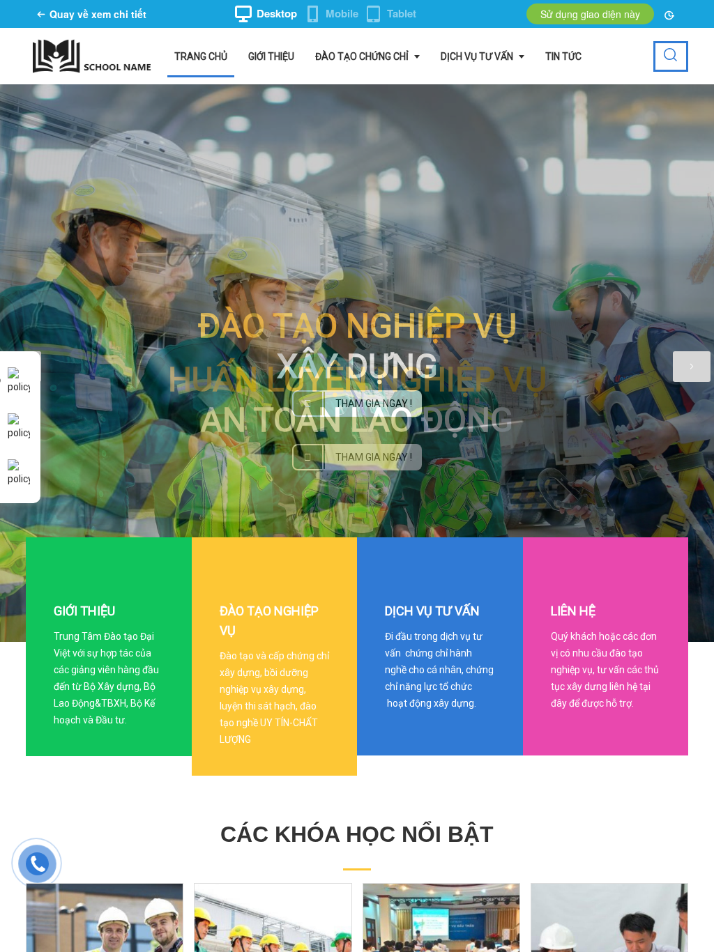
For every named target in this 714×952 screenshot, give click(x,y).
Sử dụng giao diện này (590, 14)
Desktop (277, 13)
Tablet (401, 13)
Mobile (342, 13)
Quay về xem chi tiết (98, 14)
